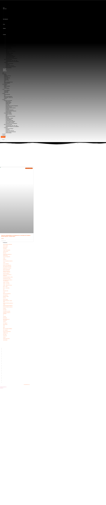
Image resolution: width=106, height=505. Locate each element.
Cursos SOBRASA (7, 25)
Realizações (6, 11)
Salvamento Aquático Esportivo (11, 42)
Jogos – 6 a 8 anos (6, 282)
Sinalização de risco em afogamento (11, 58)
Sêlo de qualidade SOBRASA (7, 328)
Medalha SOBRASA (7, 83)
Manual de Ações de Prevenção (10, 51)
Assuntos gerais (5, 251)
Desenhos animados (9, 114)
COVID (4, 258)
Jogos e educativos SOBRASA (10, 56)
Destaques (4, 28)
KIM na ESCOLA (8, 36)
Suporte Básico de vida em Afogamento (12, 40)
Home (4, 7)
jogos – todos (5, 286)
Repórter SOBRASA (7, 21)
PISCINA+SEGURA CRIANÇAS (7, 305)
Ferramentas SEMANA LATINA (8, 277)
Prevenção (4, 34)
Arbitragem (5, 248)
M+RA (4, 292)
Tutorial (4, 337)
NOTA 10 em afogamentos (8, 31)
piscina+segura (5, 299)
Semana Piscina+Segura (9, 63)
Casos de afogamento (6, 256)
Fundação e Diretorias (7, 10)
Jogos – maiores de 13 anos (7, 285)
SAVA (4, 325)
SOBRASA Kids (8, 38)
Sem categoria (5, 330)
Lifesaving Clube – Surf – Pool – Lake (11, 60)
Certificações (6, 26)
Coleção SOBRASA (9, 54)
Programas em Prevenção (8, 35)
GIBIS (6, 50)
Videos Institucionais (6, 338)
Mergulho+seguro (6, 296)
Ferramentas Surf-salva (6, 278)
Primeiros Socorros (9, 41)
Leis (4, 30)
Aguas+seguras (5, 245)
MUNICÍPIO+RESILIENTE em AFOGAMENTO (12, 61)
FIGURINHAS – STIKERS (9, 53)
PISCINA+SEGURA (8, 37)
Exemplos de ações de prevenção (11, 66)
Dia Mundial (7, 64)
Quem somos (5, 8)
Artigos (5, 22)
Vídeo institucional (7, 29)
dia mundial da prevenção (7, 266)
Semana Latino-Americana (10, 65)
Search (3, 139)
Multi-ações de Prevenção (8, 59)
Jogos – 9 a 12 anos (6, 283)
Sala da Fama (5, 324)
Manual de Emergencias (7, 293)
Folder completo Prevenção (10, 57)
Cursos (4, 24)
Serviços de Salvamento (7, 331)
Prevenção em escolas (6, 311)
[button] (37, 71)
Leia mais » (2, 238)
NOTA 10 (4, 297)
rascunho (4, 316)
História (5, 33)
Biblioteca (4, 252)
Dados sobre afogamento (7, 265)
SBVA (4, 327)
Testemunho (5, 335)
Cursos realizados (6, 263)
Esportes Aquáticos (6, 273)
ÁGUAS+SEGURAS (8, 67)
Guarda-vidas (6, 27)
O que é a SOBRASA (7, 12)
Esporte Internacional (6, 269)
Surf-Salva (7, 39)
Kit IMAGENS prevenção (9, 55)
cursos (4, 262)
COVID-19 (4, 259)
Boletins (5, 85)
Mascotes (7, 52)
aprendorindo (5, 247)
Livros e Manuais (6, 23)
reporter (4, 321)
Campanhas (6, 62)
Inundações (7, 43)
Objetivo (5, 9)
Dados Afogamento (4, 84)
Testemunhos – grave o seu (8, 32)
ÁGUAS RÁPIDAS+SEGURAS (7, 244)
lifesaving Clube (5, 290)
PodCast (4, 308)
